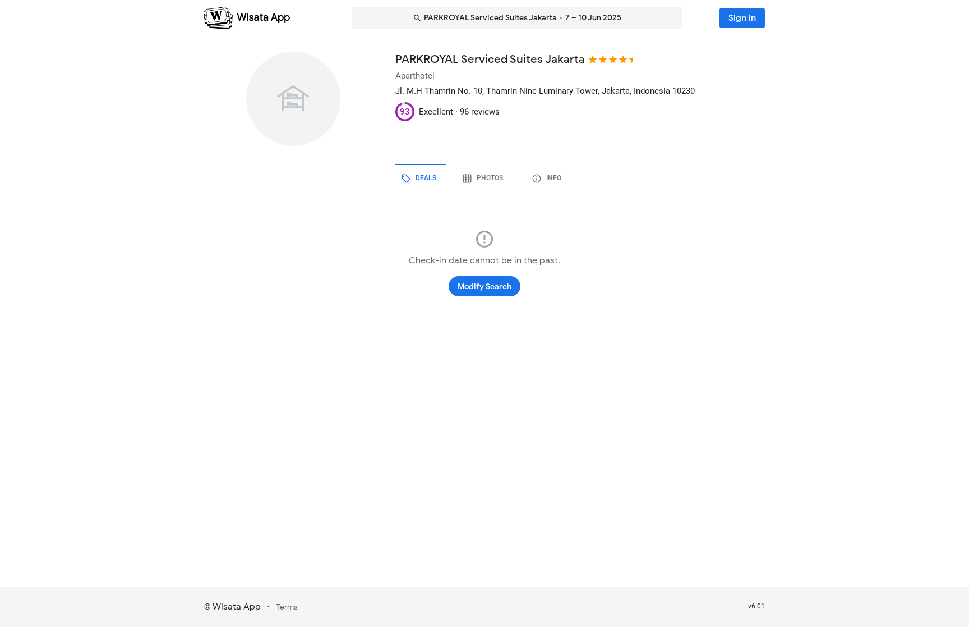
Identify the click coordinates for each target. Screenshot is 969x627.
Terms (287, 607)
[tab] (420, 178)
